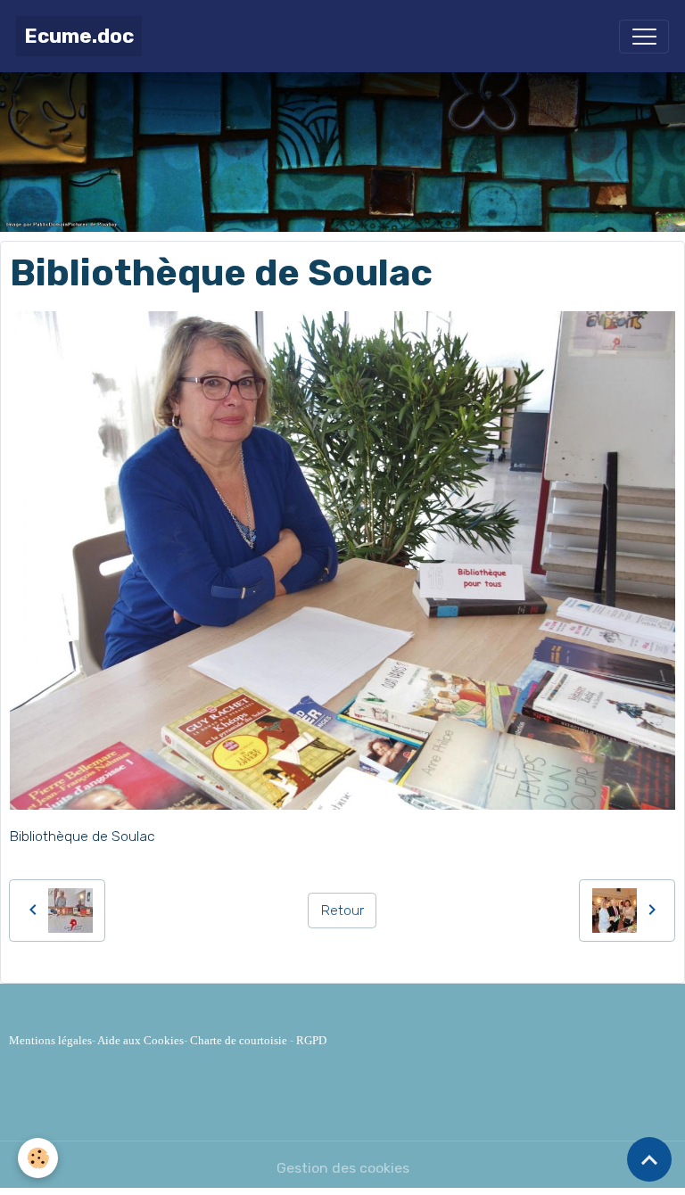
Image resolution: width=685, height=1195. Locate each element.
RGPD (311, 1040)
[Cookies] (38, 1158)
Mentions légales (50, 1040)
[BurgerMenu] (644, 37)
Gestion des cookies (342, 1167)
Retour (342, 910)
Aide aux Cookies (140, 1040)
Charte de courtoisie (238, 1040)
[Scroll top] (649, 1159)
